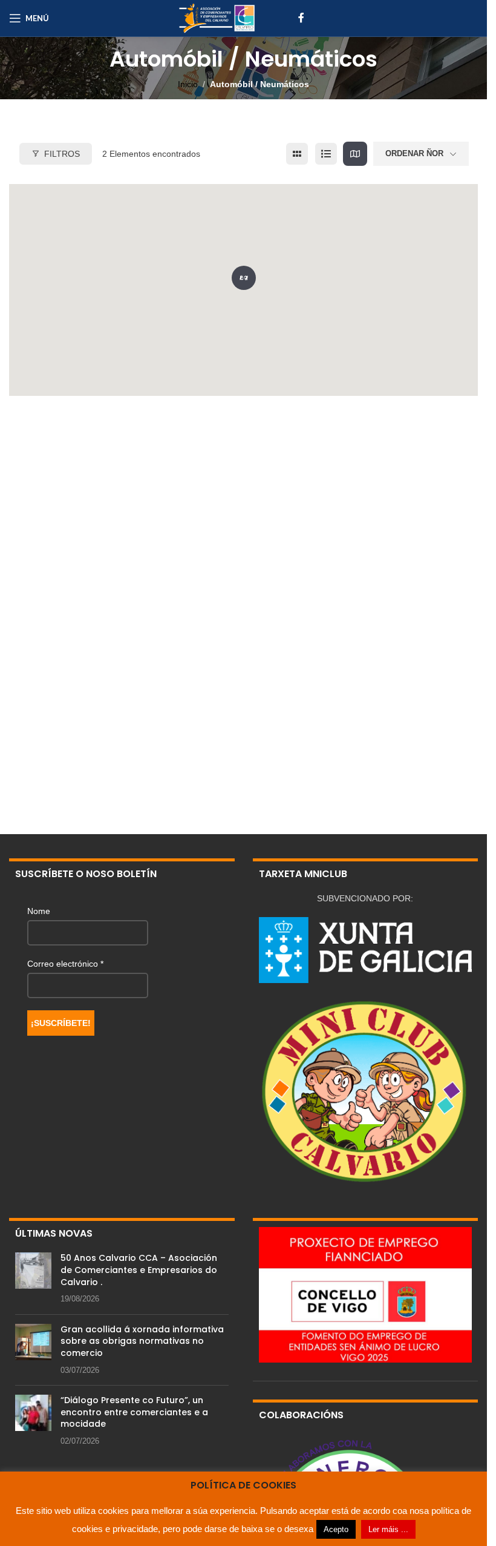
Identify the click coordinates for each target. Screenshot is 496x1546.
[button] (243, 275)
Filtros (62, 154)
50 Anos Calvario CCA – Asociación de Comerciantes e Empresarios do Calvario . (138, 1270)
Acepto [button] (336, 1529)
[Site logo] (216, 17)
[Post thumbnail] (33, 1278)
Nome (38, 911)
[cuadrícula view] (297, 154)
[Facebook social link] (301, 17)
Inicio (188, 84)
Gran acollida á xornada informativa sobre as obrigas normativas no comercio (142, 1341)
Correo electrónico (65, 964)
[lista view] (326, 154)
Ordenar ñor (414, 153)
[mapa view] (355, 154)
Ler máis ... (388, 1529)
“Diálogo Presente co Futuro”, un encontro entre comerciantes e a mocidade (134, 1412)
